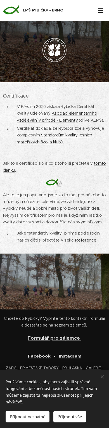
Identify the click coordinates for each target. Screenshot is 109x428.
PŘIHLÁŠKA (72, 367)
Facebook (39, 356)
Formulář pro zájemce (54, 338)
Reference (85, 240)
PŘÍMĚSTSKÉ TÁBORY (39, 367)
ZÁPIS (12, 367)
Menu (100, 10)
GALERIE (93, 367)
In (61, 356)
